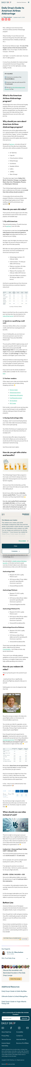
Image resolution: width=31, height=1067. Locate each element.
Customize (15, 551)
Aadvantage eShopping (16, 395)
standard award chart (8, 740)
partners (12, 144)
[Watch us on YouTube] (3, 1028)
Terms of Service (6, 1039)
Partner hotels (14, 390)
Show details (22, 541)
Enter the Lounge (15, 979)
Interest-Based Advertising (6, 1044)
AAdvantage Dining (15, 392)
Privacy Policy (5, 1036)
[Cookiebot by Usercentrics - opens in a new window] (22, 514)
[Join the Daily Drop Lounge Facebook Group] (11, 1028)
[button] (28, 2)
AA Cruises (13, 403)
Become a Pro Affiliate (22, 1043)
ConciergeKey (7, 649)
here (4, 373)
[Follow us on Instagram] (19, 1028)
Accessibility (19, 1032)
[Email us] (27, 1028)
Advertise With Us (21, 1039)
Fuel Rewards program (16, 398)
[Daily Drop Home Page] (6, 2)
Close (15, 546)
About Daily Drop (6, 1032)
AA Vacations (13, 401)
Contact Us (19, 1036)
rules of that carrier (8, 316)
